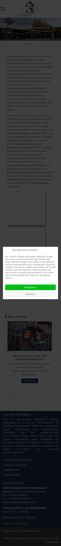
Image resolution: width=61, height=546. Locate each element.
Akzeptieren (30, 287)
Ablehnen (30, 294)
